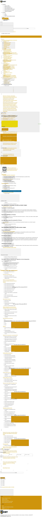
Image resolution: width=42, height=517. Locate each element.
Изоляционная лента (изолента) (6, 48)
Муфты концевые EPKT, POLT (9, 232)
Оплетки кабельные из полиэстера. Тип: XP (11, 328)
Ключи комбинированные (8, 439)
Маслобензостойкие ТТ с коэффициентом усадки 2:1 (11, 396)
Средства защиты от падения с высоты (8, 73)
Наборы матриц (7, 85)
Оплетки (4, 326)
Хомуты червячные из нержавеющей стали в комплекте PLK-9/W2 (11, 421)
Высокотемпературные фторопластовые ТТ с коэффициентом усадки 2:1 (11, 387)
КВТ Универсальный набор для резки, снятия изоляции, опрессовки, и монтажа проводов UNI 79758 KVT (20, 320)
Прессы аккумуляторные (6, 164)
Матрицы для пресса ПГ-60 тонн (9, 80)
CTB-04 (8, 185)
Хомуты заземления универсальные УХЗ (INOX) (10, 419)
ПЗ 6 (5, 346)
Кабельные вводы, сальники (7, 206)
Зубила (16, 432)
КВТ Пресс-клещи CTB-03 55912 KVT (20, 415)
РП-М (5, 323)
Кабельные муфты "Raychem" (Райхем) (9, 231)
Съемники (5, 41)
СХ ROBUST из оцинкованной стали (10, 411)
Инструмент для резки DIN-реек (11, 76)
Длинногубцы (12, 432)
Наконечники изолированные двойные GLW (10, 184)
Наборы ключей (7, 442)
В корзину (3, 126)
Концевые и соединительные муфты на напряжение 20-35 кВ (10, 225)
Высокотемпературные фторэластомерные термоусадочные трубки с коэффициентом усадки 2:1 (11, 390)
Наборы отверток (7, 449)
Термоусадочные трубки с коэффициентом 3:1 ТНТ (11, 400)
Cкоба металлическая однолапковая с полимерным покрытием (10, 361)
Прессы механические (7, 67)
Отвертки (9, 447)
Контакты (5, 14)
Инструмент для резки (7, 52)
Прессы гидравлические (6, 165)
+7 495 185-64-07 (6, 19)
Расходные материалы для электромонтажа (9, 173)
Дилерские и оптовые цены (8, 11)
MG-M (5, 213)
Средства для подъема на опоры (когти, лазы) (10, 456)
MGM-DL (6, 215)
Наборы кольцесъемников (8, 445)
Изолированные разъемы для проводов (10, 203)
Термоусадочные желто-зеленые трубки (10, 397)
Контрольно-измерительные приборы (8, 141)
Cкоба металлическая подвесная (9, 363)
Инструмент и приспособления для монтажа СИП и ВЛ (11, 130)
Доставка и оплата (4, 147)
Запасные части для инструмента (6, 46)
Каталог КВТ (17, 41)
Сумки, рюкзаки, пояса (7, 75)
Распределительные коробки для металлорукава (10, 304)
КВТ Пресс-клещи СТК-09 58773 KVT (20, 391)
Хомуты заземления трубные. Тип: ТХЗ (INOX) (10, 416)
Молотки (7, 446)
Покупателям (4, 4)
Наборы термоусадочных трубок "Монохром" (9, 314)
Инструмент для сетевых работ (7, 113)
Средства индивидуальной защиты (7, 75)
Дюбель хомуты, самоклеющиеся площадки (9, 374)
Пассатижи (4, 450)
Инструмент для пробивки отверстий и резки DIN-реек (11, 73)
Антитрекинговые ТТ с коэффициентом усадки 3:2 (10, 385)
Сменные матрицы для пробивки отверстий (9, 77)
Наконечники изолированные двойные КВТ (10, 186)
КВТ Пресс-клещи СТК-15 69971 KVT (20, 344)
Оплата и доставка (6, 5)
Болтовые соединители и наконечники (9, 175)
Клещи (16, 433)
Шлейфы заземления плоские (9, 349)
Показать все (6, 221)
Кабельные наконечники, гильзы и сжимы (9, 247)
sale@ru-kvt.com (5, 20)
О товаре (2, 140)
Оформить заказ (5, 18)
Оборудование (6, 62)
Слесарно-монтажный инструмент (7, 71)
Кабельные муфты (6, 222)
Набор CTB (5, 188)
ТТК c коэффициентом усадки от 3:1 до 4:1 (11, 266)
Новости (3, 17)
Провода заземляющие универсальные (10, 347)
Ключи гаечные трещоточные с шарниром (11, 437)
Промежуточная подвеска (14, 53)
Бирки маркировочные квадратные (10, 283)
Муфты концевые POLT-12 (8, 238)
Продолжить (3, 477)
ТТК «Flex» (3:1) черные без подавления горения (10, 268)
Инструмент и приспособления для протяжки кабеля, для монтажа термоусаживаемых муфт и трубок (18, 136)
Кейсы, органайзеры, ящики (7, 60)
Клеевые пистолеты (11, 433)
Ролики (5, 70)
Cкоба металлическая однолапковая (10, 359)
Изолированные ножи (13, 64)
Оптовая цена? (3, 131)
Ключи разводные (7, 441)
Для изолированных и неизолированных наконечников (7, 80)
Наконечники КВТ (7, 189)
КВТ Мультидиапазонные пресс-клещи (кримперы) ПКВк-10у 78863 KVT (20, 368)
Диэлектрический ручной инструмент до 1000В (7, 44)
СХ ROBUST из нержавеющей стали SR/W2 (10, 410)
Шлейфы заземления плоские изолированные (9, 351)
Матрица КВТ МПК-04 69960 (6, 487)
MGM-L (6, 218)
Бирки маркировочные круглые (9, 284)
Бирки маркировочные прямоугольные (10, 287)
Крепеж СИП (14, 52)
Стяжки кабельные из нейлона (8, 372)
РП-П (5, 324)
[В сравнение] (8, 277)
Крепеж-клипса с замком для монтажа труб (11, 369)
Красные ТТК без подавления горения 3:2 (11, 256)
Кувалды (4, 446)
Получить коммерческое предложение (7, 501)
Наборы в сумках (5, 447)
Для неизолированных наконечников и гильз (7, 82)
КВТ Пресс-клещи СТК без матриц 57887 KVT (20, 303)
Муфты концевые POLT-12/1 (9, 239)
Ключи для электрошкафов (8, 438)
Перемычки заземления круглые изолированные (9, 345)
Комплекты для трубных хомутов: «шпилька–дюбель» (9, 366)
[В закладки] (21, 277)
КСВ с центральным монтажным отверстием (11, 296)
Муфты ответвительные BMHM (9, 240)
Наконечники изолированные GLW (10, 181)
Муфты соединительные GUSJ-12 (9, 244)
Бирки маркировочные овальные (9, 285)
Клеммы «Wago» (7, 193)
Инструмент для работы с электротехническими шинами (8, 51)
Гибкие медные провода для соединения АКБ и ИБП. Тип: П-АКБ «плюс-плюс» (11, 339)
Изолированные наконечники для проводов (10, 202)
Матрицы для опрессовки (7, 83)
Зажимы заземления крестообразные (10, 341)
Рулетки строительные (10, 450)
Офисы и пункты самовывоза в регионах (7, 506)
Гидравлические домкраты (7, 42)
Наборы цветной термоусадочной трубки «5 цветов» (11, 316)
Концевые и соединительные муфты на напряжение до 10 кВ (10, 229)
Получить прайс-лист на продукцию (9, 10)
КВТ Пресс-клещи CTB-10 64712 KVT (20, 438)
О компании (3, 12)
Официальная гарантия (4, 155)
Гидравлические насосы (7, 43)
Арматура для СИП (6, 40)
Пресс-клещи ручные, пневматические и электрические (7, 64)
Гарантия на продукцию (7, 6)
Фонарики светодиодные (7, 76)
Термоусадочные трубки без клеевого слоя (10, 383)
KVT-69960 (12, 487)
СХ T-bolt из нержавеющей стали (9, 413)
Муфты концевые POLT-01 (8, 236)
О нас (5, 13)
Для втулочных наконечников (8, 78)
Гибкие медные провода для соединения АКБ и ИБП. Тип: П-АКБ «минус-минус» (11, 337)
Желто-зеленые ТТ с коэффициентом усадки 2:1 (10, 393)
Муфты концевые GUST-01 (8, 234)
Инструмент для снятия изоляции (7, 54)
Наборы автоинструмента (13, 446)
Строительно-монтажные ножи (12, 451)
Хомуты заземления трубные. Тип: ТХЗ (10, 414)
